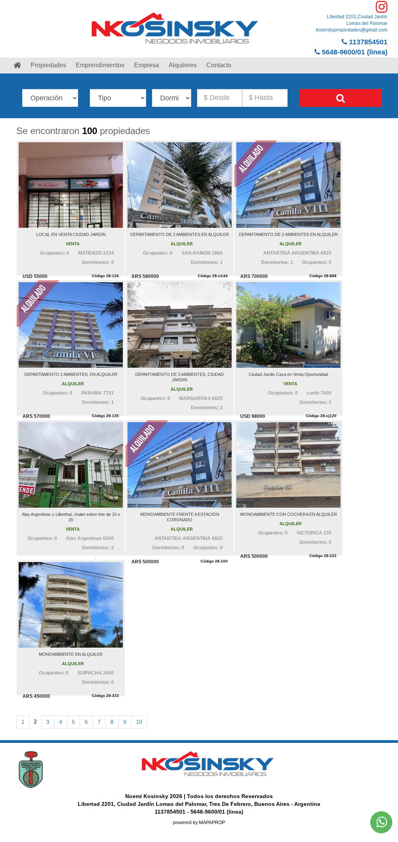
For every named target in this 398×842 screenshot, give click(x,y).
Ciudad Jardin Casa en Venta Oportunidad (288, 374)
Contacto (218, 65)
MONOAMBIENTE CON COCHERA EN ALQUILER (288, 514)
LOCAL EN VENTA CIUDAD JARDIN (71, 234)
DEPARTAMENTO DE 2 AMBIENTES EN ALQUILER (179, 234)
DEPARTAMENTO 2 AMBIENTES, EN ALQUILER (70, 374)
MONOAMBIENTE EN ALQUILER (71, 654)
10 (139, 722)
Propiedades (48, 65)
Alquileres (183, 65)
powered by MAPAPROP (199, 822)
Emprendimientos (100, 65)
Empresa (146, 65)
